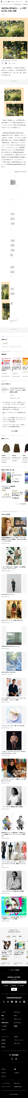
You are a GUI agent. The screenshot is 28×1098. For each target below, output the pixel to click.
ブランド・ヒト (22, 1)
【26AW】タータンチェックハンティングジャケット (6, 459)
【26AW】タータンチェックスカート (16, 458)
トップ (2, 4)
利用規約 (16, 1036)
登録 (14, 989)
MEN (6, 985)
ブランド (3, 1069)
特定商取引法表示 (18, 1086)
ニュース (5, 1)
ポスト (15, 1015)
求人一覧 (12, 469)
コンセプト (16, 1072)
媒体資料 (3, 1043)
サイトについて (4, 1036)
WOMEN (14, 985)
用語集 (15, 1026)
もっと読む (15, 431)
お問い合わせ (17, 1043)
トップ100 (3, 1026)
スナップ (3, 1029)
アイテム (3, 1072)
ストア (17, 1)
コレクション (17, 1012)
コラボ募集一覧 (6, 488)
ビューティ (12, 1)
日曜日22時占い (5, 1022)
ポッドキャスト (17, 1022)
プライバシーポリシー (19, 1040)
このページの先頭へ (15, 970)
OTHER (22, 985)
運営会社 (3, 1046)
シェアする (13, 63)
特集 (9, 1)
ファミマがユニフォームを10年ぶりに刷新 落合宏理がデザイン (19, 952)
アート (11, 4)
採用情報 (3, 1040)
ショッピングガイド (5, 1083)
